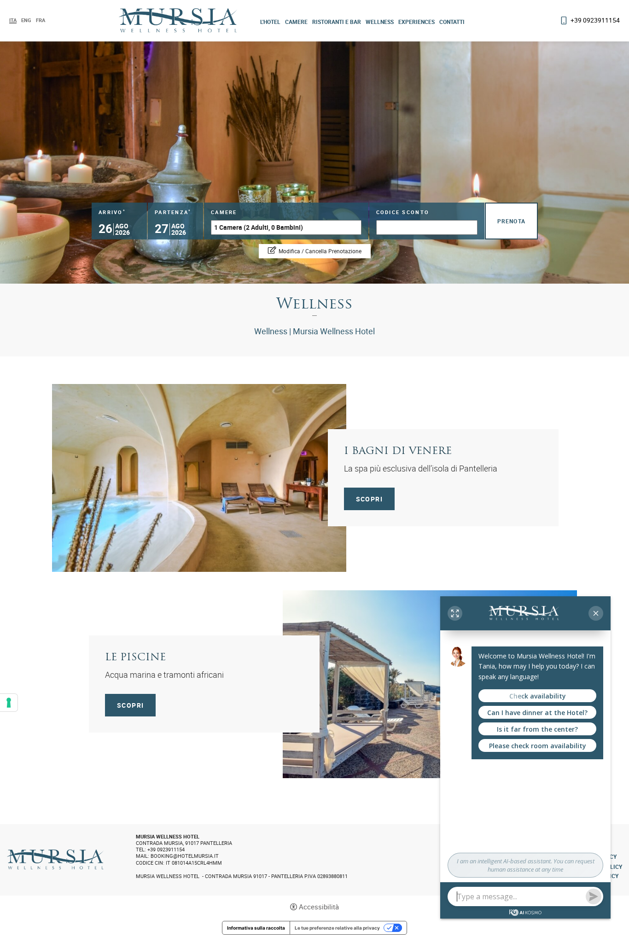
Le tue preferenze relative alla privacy (337, 928)
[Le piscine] (430, 682)
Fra (40, 20)
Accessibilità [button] (319, 906)
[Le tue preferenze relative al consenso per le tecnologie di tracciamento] (8, 702)
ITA (13, 20)
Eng (26, 20)
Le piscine (135, 657)
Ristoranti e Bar (336, 21)
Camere (296, 21)
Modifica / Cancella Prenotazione (320, 251)
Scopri (369, 499)
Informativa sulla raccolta (256, 928)
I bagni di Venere (398, 451)
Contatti (452, 21)
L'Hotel (270, 21)
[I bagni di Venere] (199, 476)
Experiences (416, 21)
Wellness (380, 21)
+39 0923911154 (595, 20)
